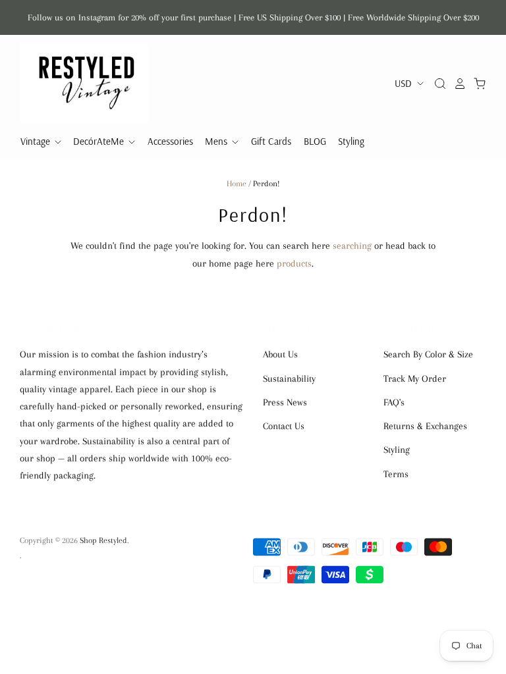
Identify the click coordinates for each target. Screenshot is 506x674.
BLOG (315, 141)
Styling (351, 141)
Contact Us (283, 426)
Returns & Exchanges (425, 426)
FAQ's (394, 402)
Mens (217, 141)
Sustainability (289, 378)
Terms (395, 474)
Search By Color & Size (428, 354)
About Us (280, 354)
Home (236, 183)
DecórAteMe (99, 141)
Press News (285, 402)
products (294, 263)
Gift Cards (271, 141)
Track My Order (414, 378)
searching (352, 245)
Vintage (36, 141)
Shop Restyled (103, 540)
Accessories (170, 141)
